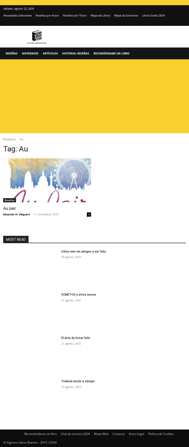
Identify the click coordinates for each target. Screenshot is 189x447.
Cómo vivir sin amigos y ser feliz (83, 251)
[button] (180, 53)
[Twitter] (182, 22)
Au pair (9, 208)
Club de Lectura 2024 (75, 434)
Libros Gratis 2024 (153, 15)
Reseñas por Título (75, 15)
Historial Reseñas (75, 53)
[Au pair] (47, 180)
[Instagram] (173, 22)
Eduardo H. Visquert (16, 214)
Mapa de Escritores (126, 15)
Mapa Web (101, 434)
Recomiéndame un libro (111, 53)
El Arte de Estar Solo (75, 338)
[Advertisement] (94, 96)
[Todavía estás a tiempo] (30, 398)
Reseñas (11, 53)
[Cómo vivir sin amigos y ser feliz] (30, 269)
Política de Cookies (161, 434)
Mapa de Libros (100, 15)
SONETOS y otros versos (78, 294)
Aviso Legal (136, 434)
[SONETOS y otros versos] (30, 312)
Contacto (118, 434)
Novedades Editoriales (17, 15)
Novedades (30, 53)
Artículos (50, 53)
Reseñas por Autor (47, 15)
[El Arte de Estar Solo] (30, 355)
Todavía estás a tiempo (78, 381)
